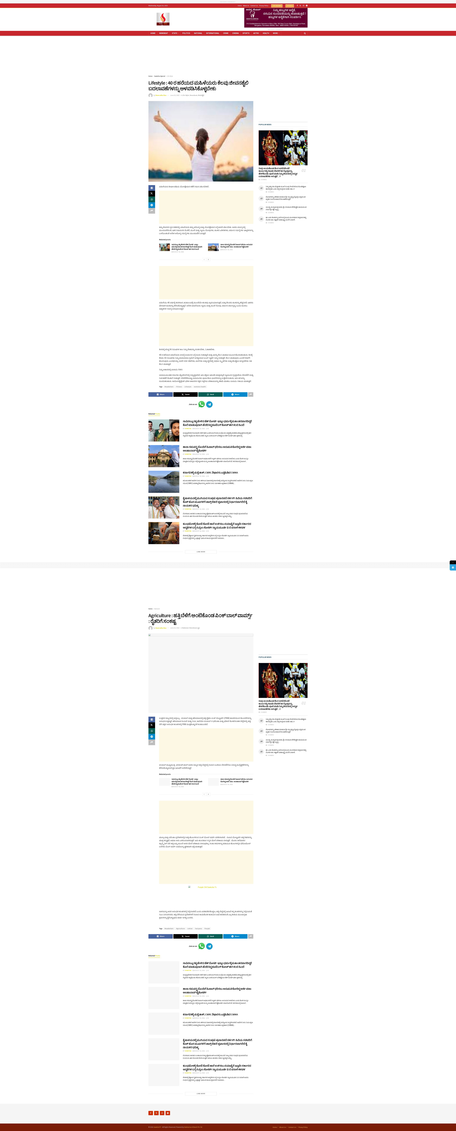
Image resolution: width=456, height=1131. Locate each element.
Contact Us (254, 6)
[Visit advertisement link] (276, 18)
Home (240, 6)
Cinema (235, 33)
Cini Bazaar (277, 6)
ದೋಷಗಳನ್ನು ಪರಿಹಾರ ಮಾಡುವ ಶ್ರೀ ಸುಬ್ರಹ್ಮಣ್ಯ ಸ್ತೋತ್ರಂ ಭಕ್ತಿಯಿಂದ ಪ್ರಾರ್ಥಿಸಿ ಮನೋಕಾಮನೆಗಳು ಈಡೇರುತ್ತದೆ (286, 198)
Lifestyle (188, 387)
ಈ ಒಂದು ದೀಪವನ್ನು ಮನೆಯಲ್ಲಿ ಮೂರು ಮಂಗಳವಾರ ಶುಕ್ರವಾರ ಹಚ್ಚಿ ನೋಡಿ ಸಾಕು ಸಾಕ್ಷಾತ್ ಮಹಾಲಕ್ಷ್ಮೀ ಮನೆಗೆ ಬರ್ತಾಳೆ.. (286, 218)
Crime (225, 33)
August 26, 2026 (178, 252)
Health (266, 33)
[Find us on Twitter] (300, 5)
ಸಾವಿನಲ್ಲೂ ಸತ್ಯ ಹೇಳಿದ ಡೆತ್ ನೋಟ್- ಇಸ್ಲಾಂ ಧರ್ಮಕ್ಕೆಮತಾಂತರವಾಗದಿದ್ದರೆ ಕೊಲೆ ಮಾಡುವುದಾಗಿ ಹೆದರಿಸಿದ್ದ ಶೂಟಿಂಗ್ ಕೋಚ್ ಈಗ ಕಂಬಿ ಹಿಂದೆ (187, 246)
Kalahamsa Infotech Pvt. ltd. (193, 1127)
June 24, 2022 (175, 95)
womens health (200, 387)
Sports (289, 6)
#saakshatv (169, 387)
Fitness (179, 387)
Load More (201, 552)
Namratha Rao (161, 95)
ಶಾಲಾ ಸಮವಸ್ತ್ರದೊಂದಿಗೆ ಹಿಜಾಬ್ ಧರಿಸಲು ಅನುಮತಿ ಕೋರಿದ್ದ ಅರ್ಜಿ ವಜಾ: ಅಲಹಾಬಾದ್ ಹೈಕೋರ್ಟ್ (236, 245)
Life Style (170, 76)
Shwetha (188, 428)
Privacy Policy (263, 6)
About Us (246, 6)
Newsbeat (163, 33)
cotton (190, 928)
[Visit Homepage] (163, 19)
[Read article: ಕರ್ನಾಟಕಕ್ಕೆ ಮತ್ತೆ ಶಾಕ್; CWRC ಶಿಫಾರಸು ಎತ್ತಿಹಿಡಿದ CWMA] (163, 482)
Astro (256, 33)
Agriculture (180, 928)
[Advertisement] (228, 56)
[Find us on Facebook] (297, 5)
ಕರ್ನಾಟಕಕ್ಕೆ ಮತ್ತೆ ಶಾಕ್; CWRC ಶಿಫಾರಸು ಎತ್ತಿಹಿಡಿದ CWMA (210, 472)
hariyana (198, 928)
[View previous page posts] (204, 259)
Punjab (207, 928)
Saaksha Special (159, 76)
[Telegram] (453, 567)
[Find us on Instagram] (303, 5)
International (212, 33)
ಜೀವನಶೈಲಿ (201, 95)
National (198, 33)
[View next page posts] (208, 259)
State (174, 33)
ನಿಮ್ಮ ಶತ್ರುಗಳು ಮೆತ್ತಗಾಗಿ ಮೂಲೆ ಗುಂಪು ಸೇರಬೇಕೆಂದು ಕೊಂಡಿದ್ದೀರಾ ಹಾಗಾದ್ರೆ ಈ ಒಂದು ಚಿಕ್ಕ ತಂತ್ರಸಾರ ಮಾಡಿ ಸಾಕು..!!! (286, 187)
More (275, 33)
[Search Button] (305, 33)
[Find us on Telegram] (307, 5)
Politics (186, 33)
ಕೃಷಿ (198, 628)
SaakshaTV (157, 1127)
